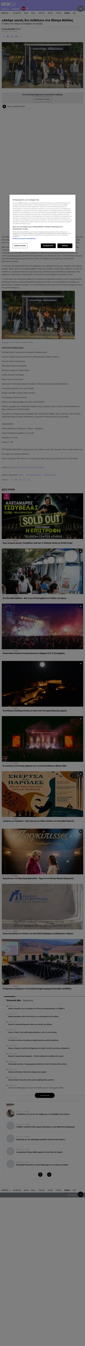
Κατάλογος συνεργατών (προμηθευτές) (24, 238)
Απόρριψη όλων (48, 245)
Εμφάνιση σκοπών (20, 245)
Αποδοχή (65, 245)
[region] (42, 223)
